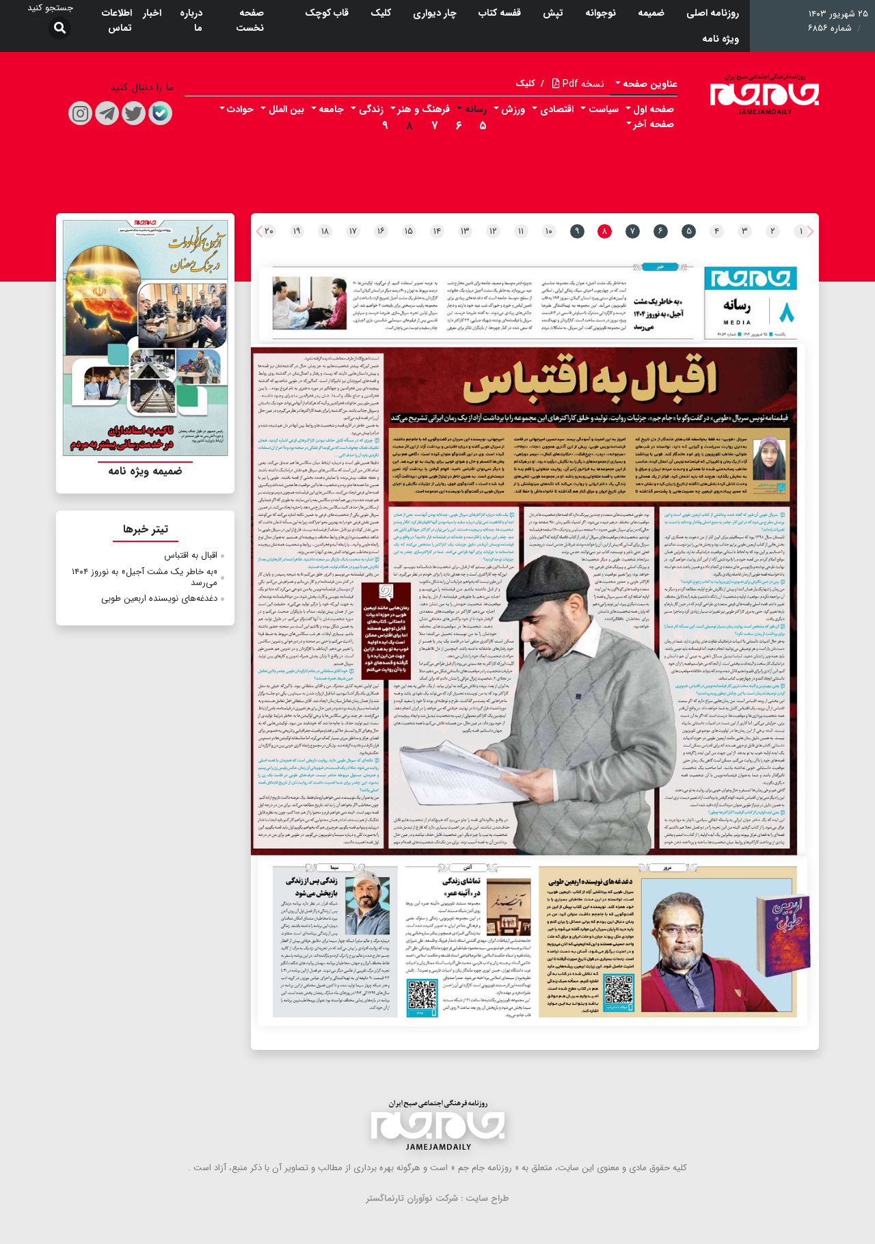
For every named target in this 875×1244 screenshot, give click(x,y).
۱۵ (409, 231)
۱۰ (549, 231)
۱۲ (493, 231)
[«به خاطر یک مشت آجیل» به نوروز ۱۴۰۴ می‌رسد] (481, 304)
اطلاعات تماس (117, 20)
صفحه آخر (654, 124)
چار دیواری (435, 13)
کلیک (381, 13)
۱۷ (353, 231)
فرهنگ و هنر (424, 109)
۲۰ (269, 231)
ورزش (513, 109)
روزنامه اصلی (712, 13)
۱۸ (325, 231)
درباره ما (191, 20)
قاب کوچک (327, 13)
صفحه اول (653, 109)
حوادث (240, 109)
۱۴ (437, 231)
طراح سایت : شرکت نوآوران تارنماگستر (437, 1198)
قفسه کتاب (500, 13)
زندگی (371, 109)
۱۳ (465, 231)
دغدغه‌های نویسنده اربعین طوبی (159, 598)
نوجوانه (600, 13)
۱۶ (381, 231)
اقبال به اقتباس (190, 555)
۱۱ (521, 231)
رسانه (476, 109)
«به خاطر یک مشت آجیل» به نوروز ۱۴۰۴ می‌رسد (144, 577)
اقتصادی (557, 109)
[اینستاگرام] (80, 113)
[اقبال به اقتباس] (528, 599)
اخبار (152, 13)
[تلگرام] (107, 113)
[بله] (160, 113)
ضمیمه (651, 13)
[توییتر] (134, 113)
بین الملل (286, 109)
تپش (553, 13)
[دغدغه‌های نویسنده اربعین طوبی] (532, 941)
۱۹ (297, 231)
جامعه (331, 109)
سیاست (604, 109)
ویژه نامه (720, 38)
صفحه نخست (250, 20)
